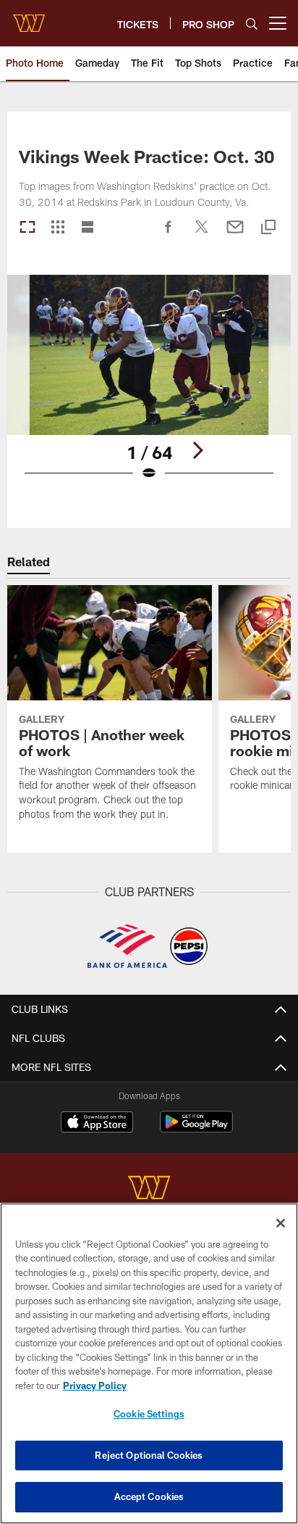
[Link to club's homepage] (29, 17)
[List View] (87, 228)
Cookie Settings (149, 1414)
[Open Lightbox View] (149, 387)
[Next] (197, 450)
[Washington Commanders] (149, 1189)
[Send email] (235, 234)
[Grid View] (57, 228)
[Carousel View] (27, 228)
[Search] (251, 23)
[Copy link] (268, 228)
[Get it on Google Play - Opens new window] (196, 1129)
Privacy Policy (95, 1385)
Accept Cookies (149, 1496)
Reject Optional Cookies (149, 1455)
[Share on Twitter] (202, 234)
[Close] (281, 1223)
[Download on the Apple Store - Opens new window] (97, 1123)
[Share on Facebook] (168, 234)
